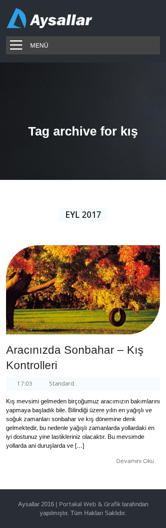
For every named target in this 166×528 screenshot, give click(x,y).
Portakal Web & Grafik (89, 504)
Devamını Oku (135, 461)
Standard (61, 383)
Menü (39, 45)
